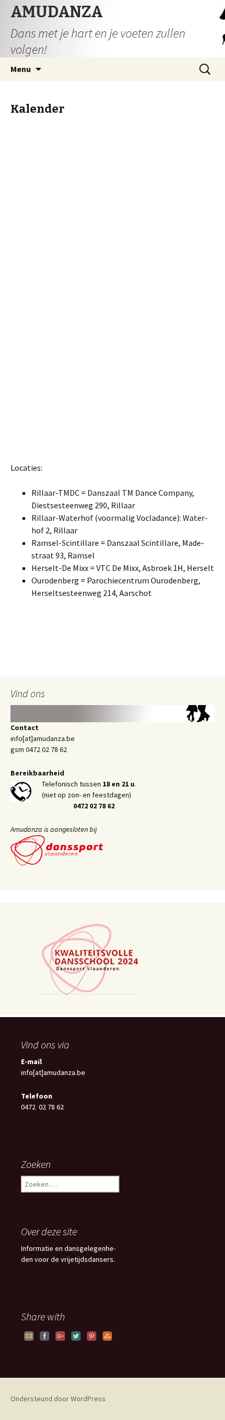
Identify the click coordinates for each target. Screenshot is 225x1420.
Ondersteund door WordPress (58, 1398)
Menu (20, 69)
